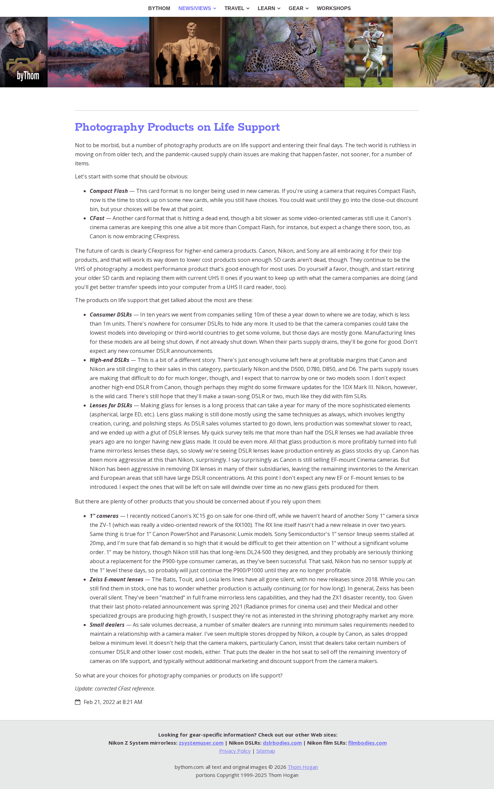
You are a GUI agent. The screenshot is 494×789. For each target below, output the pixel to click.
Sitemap (265, 750)
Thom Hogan (303, 766)
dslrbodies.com (282, 742)
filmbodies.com (367, 742)
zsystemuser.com (201, 742)
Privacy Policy (235, 750)
